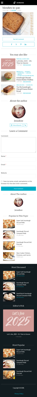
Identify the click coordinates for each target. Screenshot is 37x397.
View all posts (17, 125)
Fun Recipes (20, 73)
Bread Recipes (20, 85)
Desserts (27, 71)
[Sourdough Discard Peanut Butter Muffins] (8, 76)
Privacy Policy (19, 394)
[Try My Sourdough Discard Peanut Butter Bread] (8, 89)
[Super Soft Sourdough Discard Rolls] (9, 224)
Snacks (19, 74)
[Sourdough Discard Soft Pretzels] (9, 245)
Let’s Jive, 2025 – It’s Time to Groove (24, 62)
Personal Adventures (22, 59)
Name (3, 156)
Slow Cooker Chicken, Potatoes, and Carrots (23, 254)
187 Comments (20, 276)
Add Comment (19, 39)
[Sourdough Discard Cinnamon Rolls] (9, 234)
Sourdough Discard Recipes (25, 75)
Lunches (28, 73)
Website (4, 173)
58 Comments (20, 297)
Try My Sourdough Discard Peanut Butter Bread (24, 89)
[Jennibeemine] (18, 2)
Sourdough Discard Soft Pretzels (24, 243)
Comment (4, 136)
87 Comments (20, 286)
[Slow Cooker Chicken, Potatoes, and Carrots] (9, 256)
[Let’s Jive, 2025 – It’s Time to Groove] (8, 63)
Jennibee (13, 10)
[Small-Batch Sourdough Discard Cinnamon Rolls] (9, 297)
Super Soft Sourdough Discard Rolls (23, 222)
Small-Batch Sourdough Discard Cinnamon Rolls (24, 295)
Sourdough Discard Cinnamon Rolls (22, 232)
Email (3, 164)
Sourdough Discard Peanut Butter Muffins (24, 79)
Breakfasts (19, 71)
